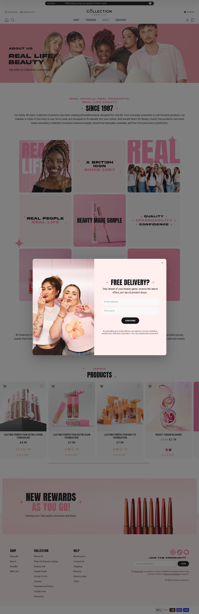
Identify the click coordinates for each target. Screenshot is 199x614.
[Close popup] (162, 263)
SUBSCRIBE (130, 320)
